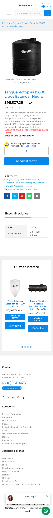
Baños (5, 437)
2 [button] (25, 347)
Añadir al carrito (26, 161)
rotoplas (14, 189)
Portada (6, 23)
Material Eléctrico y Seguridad (17, 427)
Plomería (9, 182)
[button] (15, 325)
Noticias (6, 474)
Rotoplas (40, 182)
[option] (15, 308)
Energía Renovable (11, 414)
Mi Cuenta (7, 458)
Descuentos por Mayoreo (15, 443)
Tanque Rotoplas (28, 189)
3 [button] (28, 347)
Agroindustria (24, 179)
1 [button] (22, 347)
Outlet (5, 430)
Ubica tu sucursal (12, 388)
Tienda (16, 23)
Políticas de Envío (11, 481)
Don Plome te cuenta (13, 468)
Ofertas (6, 478)
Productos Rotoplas (25, 182)
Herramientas (9, 420)
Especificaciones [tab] (16, 213)
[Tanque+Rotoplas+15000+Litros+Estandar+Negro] (15, 196)
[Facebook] (3, 397)
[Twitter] (8, 397)
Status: (7, 107)
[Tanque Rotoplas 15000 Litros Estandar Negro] (7, 196)
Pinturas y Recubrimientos (16, 433)
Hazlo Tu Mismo (10, 471)
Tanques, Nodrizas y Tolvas (18, 186)
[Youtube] (13, 397)
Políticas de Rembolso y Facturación (21, 484)
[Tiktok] (23, 397)
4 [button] (31, 347)
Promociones (9, 461)
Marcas (35, 179)
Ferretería (7, 417)
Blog (4, 464)
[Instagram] (18, 397)
